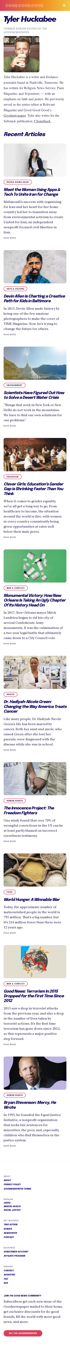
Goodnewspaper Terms (17, 1189)
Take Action (10, 1225)
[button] (62, 5)
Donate (8, 1229)
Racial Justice (12, 1210)
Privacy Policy (12, 1185)
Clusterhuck (42, 121)
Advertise (9, 1275)
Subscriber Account (16, 1252)
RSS (6, 1283)
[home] (28, 5)
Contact (9, 1271)
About (7, 1180)
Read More (10, 238)
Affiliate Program (14, 1256)
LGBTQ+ (7, 1203)
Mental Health (12, 1206)
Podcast (9, 1237)
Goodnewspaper (15, 115)
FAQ (6, 1279)
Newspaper (10, 1233)
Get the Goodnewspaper (23, 1333)
